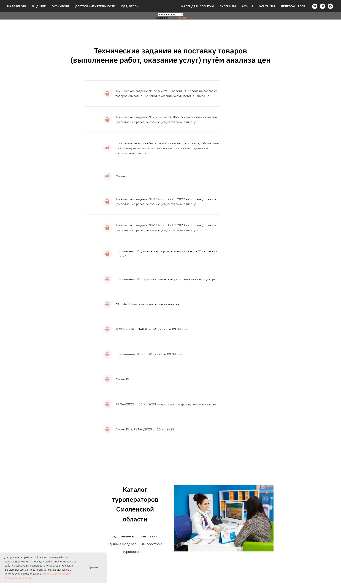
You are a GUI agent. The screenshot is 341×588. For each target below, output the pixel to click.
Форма (120, 176)
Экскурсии (60, 6)
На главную (16, 6)
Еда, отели (130, 6)
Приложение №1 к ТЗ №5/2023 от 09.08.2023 (150, 354)
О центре (39, 6)
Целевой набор (293, 6)
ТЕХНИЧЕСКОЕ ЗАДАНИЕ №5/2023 (141, 329)
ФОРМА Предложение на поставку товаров (147, 304)
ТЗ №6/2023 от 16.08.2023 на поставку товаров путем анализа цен (165, 404)
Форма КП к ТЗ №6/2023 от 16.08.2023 (144, 429)
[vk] (314, 6)
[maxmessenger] (330, 6)
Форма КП (122, 379)
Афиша (247, 6)
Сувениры (228, 6)
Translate (181, 17)
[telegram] (322, 6)
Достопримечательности (95, 6)
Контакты (267, 6)
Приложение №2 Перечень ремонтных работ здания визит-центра (165, 279)
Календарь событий (197, 6)
